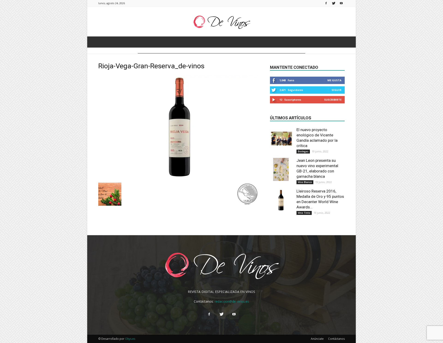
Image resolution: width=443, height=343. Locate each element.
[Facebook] (326, 3)
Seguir (336, 90)
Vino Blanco (305, 182)
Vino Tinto (304, 212)
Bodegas (303, 151)
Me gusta (334, 80)
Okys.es (130, 339)
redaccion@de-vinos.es (232, 301)
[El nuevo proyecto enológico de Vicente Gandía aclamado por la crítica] (281, 138)
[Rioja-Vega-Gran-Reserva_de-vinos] (178, 178)
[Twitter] (333, 3)
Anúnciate (317, 339)
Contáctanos (336, 339)
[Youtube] (341, 3)
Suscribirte (332, 99)
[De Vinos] (221, 22)
